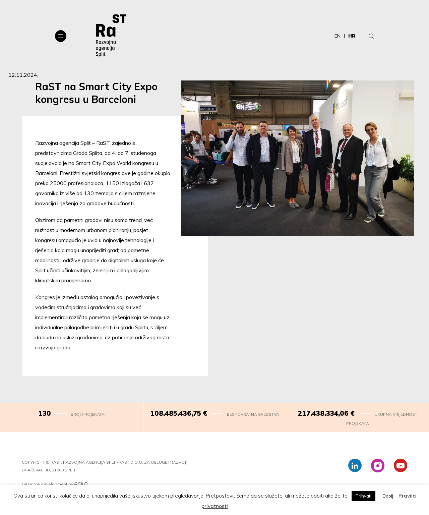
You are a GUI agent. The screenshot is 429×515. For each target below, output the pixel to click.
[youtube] (400, 465)
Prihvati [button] (363, 496)
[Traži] (371, 36)
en (337, 36)
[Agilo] (80, 484)
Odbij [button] (387, 496)
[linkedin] (355, 465)
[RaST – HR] (111, 36)
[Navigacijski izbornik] (60, 36)
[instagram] (377, 465)
